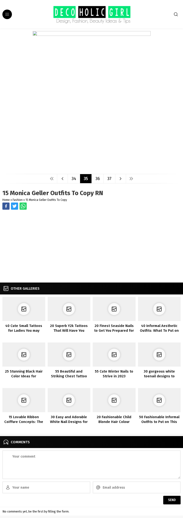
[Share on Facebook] (6, 206)
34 (73, 178)
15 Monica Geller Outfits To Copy (46, 200)
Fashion (18, 200)
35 (86, 178)
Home (6, 200)
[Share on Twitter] (23, 206)
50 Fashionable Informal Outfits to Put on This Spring (159, 422)
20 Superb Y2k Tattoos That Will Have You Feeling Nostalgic (69, 330)
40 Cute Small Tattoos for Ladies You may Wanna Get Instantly (23, 330)
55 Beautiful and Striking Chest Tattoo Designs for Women (69, 376)
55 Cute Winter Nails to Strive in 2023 (114, 373)
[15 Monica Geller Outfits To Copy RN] (92, 168)
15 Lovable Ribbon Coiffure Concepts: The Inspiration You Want (23, 422)
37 (109, 178)
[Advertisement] (91, 246)
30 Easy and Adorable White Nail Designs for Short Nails (69, 422)
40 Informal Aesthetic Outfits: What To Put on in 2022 (159, 330)
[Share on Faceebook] (14, 206)
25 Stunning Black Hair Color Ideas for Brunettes (24, 376)
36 (97, 178)
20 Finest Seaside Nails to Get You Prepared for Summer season (114, 330)
